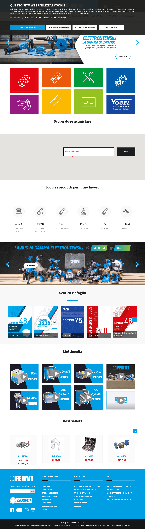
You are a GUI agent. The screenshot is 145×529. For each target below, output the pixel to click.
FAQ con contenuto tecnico (118, 499)
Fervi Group (47, 490)
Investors (46, 503)
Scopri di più (123, 56)
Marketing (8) (61, 18)
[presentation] (7, 42)
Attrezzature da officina (85, 490)
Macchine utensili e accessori (87, 486)
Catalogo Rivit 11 (94, 335)
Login (44, 509)
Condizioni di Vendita (75, 522)
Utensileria (79, 499)
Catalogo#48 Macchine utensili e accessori (125, 334)
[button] (67, 281)
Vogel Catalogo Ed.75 (69, 335)
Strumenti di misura (83, 496)
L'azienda (46, 486)
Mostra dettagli (111, 27)
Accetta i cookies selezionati (58, 27)
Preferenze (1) (32, 18)
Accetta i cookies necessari (85, 27)
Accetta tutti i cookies (28, 27)
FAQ (108, 476)
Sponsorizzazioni (50, 493)
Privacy (63, 522)
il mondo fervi (50, 476)
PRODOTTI (79, 476)
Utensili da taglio (82, 493)
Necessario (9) (18, 18)
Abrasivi (77, 506)
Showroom (47, 499)
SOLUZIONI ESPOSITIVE (51, 506)
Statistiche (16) (47, 18)
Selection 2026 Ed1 (42, 335)
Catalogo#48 (13, 335)
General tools (80, 503)
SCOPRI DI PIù (31, 274)
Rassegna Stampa (49, 496)
